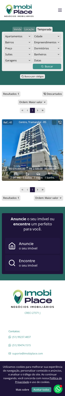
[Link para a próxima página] (37, 110)
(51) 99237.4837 (21, 337)
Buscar (49, 66)
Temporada (44, 29)
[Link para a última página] (42, 110)
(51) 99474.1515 (21, 345)
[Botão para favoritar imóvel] (54, 122)
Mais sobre (22, 389)
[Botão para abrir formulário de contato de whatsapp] (58, 389)
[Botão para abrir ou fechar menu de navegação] (59, 10)
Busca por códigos (34, 76)
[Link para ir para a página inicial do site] (19, 10)
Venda (17, 29)
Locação (29, 29)
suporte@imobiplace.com (27, 353)
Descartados (54, 94)
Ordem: (23, 102)
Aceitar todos (41, 389)
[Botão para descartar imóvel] (59, 122)
